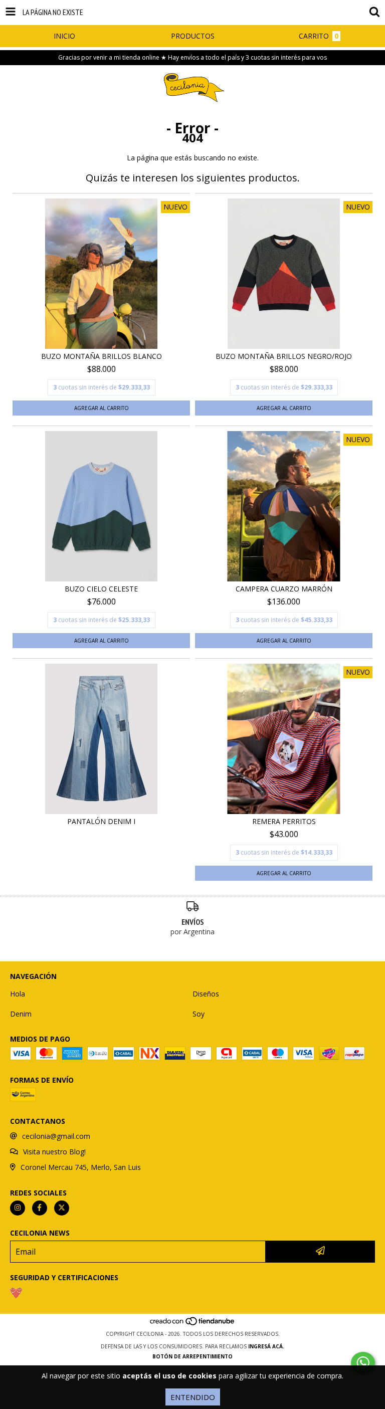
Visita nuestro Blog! (54, 1151)
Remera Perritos (284, 821)
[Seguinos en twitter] (61, 1208)
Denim (21, 1014)
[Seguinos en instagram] (17, 1208)
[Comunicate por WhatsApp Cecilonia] (363, 1363)
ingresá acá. (266, 1346)
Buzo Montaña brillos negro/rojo (284, 356)
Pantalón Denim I (101, 821)
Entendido (192, 1397)
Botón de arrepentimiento (192, 1356)
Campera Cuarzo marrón (284, 588)
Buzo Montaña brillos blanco (101, 356)
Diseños (205, 993)
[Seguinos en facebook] (39, 1208)
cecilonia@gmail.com (56, 1136)
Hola (17, 993)
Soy (198, 1014)
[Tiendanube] (193, 1323)
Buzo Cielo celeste (101, 588)
